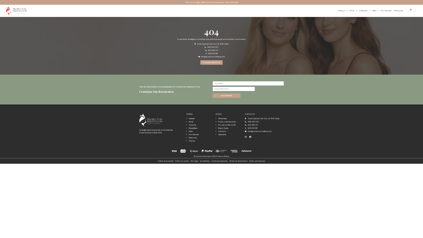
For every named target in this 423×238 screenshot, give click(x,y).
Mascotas (398, 11)
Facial (352, 11)
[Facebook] (250, 137)
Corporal (363, 11)
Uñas (374, 11)
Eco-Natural (386, 11)
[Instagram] (246, 137)
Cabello (341, 11)
